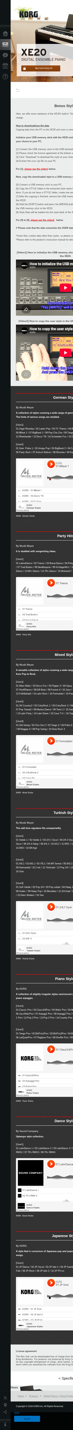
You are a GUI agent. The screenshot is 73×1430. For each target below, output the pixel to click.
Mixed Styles (27, 793)
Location (6, 1405)
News (6, 1397)
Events (6, 66)
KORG (18, 516)
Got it (27, 1418)
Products (6, 44)
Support (6, 76)
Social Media (6, 1412)
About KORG (6, 1424)
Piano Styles (27, 1101)
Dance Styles (27, 1216)
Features (6, 55)
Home (6, 34)
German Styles (28, 516)
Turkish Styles (28, 959)
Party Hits (26, 634)
